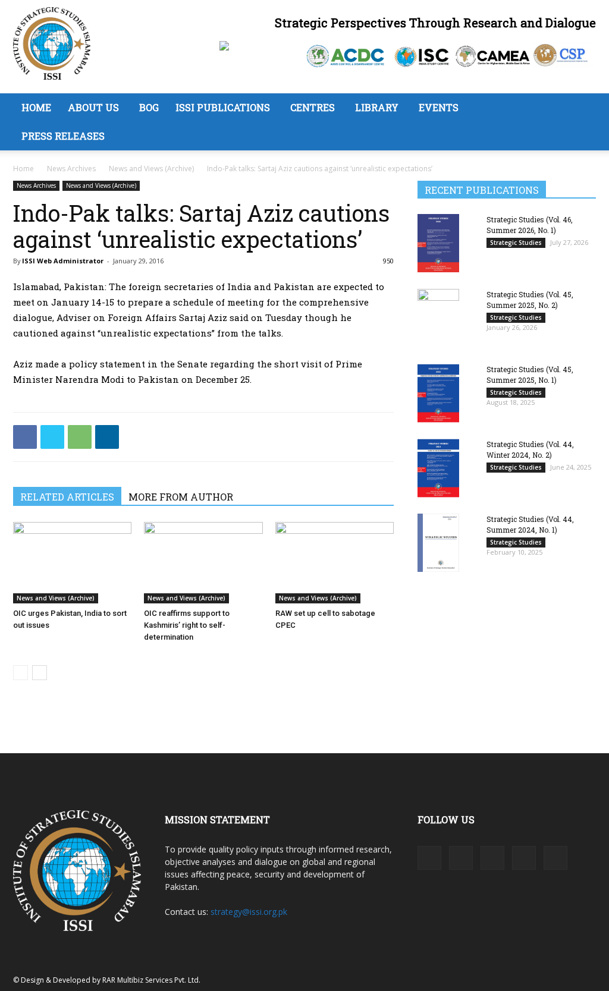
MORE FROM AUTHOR (180, 496)
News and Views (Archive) (151, 168)
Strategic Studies (516, 242)
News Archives (71, 168)
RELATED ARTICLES (67, 496)
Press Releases (63, 136)
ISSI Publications (222, 107)
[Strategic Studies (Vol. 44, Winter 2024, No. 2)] (438, 468)
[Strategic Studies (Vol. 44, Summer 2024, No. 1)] (438, 542)
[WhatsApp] (80, 437)
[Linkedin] (107, 437)
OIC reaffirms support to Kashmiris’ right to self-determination (187, 625)
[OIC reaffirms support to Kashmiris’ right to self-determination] (203, 562)
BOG (149, 107)
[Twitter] (52, 437)
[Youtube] (555, 858)
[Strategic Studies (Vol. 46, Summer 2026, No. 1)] (438, 243)
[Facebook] (25, 437)
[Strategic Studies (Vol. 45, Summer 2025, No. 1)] (438, 393)
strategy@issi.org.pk (249, 911)
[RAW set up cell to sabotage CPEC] (334, 562)
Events (439, 107)
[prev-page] (20, 672)
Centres (312, 107)
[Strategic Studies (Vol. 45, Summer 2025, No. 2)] (438, 318)
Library (376, 107)
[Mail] (492, 858)
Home (36, 107)
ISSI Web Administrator (62, 260)
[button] (581, 108)
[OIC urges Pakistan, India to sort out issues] (72, 562)
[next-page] (39, 672)
